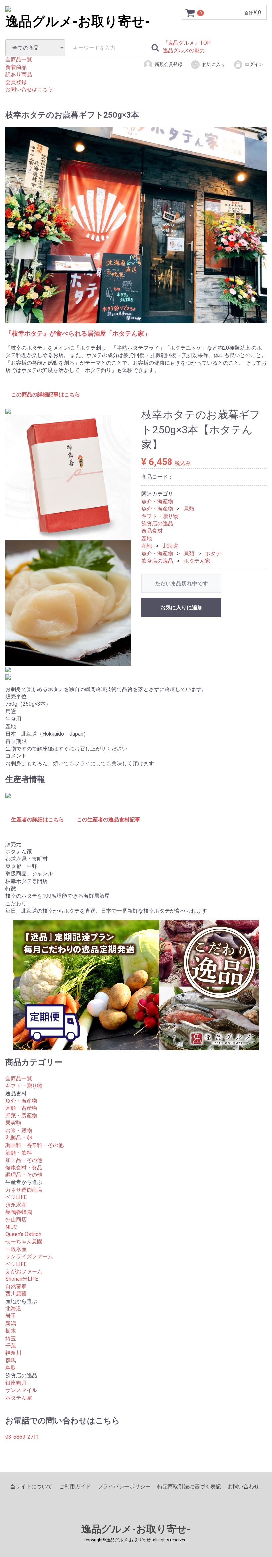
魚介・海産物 (157, 501)
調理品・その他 (23, 1175)
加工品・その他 (23, 1160)
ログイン (254, 64)
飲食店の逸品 (157, 523)
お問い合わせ (243, 1487)
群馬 (10, 1360)
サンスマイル (21, 1390)
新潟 (10, 1323)
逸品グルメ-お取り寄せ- (136, 1529)
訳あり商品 (18, 74)
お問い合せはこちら (29, 89)
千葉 (10, 1346)
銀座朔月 (16, 1383)
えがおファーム (23, 1271)
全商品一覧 (18, 59)
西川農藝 (16, 1294)
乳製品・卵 (18, 1138)
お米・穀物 (18, 1130)
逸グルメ (77, 21)
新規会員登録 (168, 64)
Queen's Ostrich (23, 1234)
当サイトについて (31, 1487)
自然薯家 (16, 1286)
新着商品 (16, 67)
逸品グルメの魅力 (184, 50)
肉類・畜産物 (21, 1108)
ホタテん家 (197, 561)
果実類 (13, 1123)
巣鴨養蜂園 (18, 1212)
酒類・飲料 (18, 1153)
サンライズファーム (29, 1257)
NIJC (11, 1227)
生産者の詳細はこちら (37, 819)
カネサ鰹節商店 (23, 1190)
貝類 (189, 509)
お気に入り (213, 64)
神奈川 (13, 1353)
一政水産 (16, 1249)
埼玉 (10, 1338)
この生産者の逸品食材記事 (108, 819)
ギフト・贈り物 (159, 516)
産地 (146, 538)
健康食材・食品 (23, 1168)
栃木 (10, 1331)
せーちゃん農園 (23, 1242)
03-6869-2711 (22, 1437)
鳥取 (10, 1368)
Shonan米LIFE (21, 1279)
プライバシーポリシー (124, 1487)
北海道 (170, 546)
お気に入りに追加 (181, 608)
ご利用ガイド (75, 1487)
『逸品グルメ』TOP (187, 43)
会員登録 (16, 82)
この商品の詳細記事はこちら (45, 394)
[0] (190, 12)
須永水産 (16, 1205)
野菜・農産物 (21, 1115)
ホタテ (213, 553)
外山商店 (16, 1220)
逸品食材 (152, 531)
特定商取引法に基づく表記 (189, 1487)
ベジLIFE (16, 1197)
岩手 (10, 1316)
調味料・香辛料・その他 (34, 1145)
